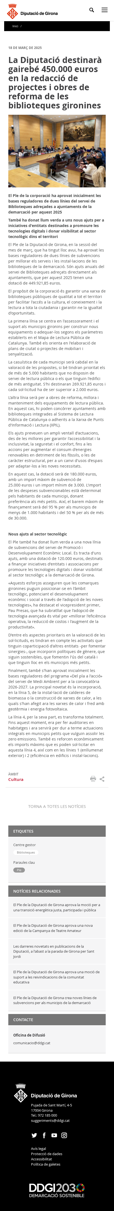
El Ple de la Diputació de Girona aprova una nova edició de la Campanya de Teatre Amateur (53, 928)
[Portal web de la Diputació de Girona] (45, 1091)
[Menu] (105, 11)
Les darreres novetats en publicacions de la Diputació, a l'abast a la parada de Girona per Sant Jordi (53, 951)
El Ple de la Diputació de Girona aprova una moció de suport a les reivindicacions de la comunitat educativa (56, 977)
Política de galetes (45, 1164)
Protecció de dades (46, 1153)
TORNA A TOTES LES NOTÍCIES (57, 806)
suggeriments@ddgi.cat (50, 1120)
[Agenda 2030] (57, 1190)
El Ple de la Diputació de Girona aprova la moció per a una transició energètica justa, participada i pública (56, 907)
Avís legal (38, 1148)
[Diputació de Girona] (33, 10)
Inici (15, 26)
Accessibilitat (41, 1159)
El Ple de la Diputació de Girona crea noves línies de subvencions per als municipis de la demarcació (55, 1000)
